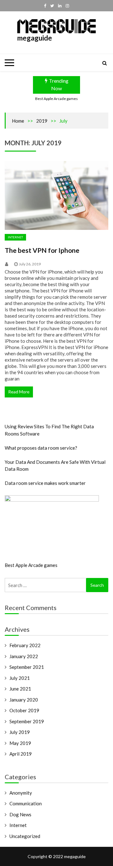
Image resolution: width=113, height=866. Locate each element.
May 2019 (20, 743)
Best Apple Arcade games (56, 98)
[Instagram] (67, 5)
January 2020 (23, 699)
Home (18, 121)
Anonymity (20, 793)
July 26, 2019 (30, 264)
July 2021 (19, 678)
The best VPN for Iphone (42, 250)
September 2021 (26, 667)
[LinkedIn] (60, 5)
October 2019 (24, 710)
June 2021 (20, 688)
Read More (19, 391)
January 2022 (23, 656)
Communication (25, 803)
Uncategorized (24, 836)
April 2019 (20, 754)
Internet (15, 237)
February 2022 (24, 645)
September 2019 (26, 721)
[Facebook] (45, 5)
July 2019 (19, 732)
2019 (41, 121)
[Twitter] (52, 5)
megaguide (34, 38)
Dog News (20, 814)
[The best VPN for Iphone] (56, 195)
